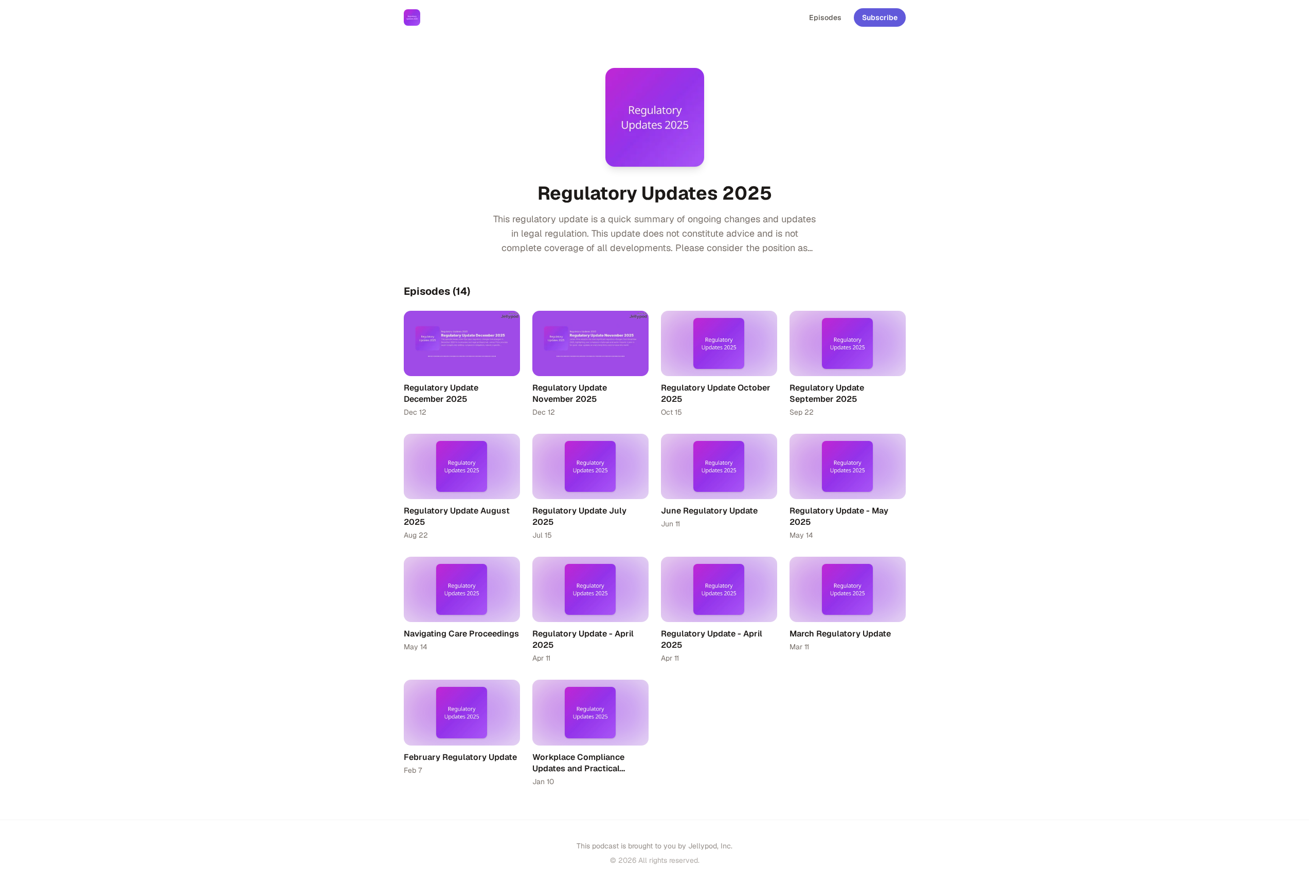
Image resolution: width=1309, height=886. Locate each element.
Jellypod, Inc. (710, 845)
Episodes (825, 17)
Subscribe (880, 17)
